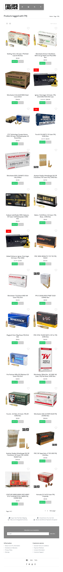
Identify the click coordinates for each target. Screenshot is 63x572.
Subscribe (52, 533)
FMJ (58, 16)
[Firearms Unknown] (11, 7)
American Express (35, 560)
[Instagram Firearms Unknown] (35, 564)
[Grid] (10, 23)
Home (51, 16)
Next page (52, 511)
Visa (31, 560)
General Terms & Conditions (41, 545)
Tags (55, 16)
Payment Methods (39, 548)
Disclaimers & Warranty (11, 548)
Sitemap (7, 552)
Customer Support (39, 552)
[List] (7, 23)
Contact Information (39, 550)
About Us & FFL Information (12, 545)
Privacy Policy (8, 550)
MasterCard (27, 560)
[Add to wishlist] (28, 28)
